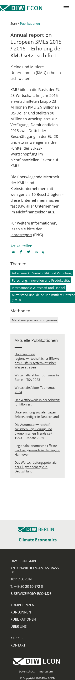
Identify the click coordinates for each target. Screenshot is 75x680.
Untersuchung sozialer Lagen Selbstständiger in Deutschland (37, 414)
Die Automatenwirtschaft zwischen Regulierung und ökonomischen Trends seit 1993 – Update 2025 (33, 431)
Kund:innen (20, 612)
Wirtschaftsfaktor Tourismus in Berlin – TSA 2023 (37, 377)
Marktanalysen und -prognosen (34, 320)
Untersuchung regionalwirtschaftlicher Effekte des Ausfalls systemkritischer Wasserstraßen (37, 360)
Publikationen (30, 23)
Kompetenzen (22, 605)
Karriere (17, 638)
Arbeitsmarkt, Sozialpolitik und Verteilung (41, 273)
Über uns (18, 626)
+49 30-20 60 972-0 (28, 586)
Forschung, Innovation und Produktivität (41, 280)
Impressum (46, 671)
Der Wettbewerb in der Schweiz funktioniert (37, 402)
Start (13, 23)
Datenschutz (27, 671)
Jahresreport (21, 234)
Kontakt (17, 645)
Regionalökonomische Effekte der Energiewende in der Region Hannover (37, 450)
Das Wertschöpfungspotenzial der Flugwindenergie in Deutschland (36, 466)
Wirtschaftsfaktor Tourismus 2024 (35, 389)
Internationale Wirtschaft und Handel (38, 288)
